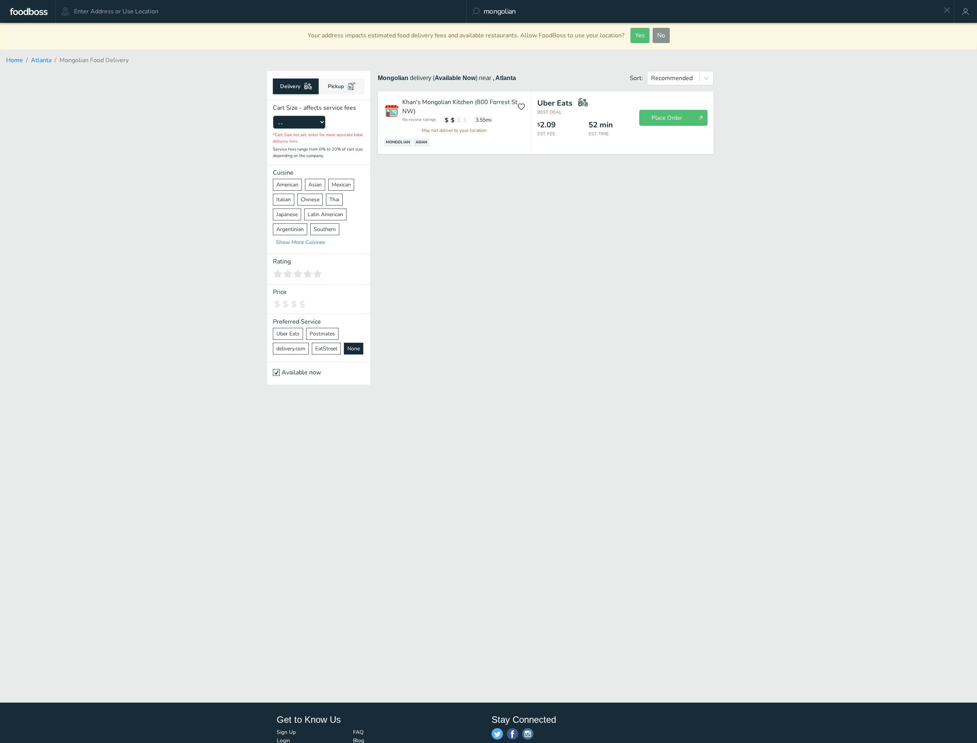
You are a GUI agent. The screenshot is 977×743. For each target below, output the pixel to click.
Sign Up (286, 732)
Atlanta (41, 60)
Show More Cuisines (300, 242)
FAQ (358, 732)
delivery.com (290, 348)
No (661, 35)
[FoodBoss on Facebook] (512, 734)
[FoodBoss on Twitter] (497, 734)
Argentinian (290, 229)
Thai (334, 199)
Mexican (341, 184)
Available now (301, 372)
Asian (315, 184)
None (353, 348)
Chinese (310, 199)
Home (14, 60)
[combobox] (711, 11)
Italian (283, 199)
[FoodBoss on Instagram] (528, 734)
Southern (325, 229)
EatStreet (326, 348)
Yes (640, 35)
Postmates (322, 333)
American (287, 184)
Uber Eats (288, 333)
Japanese (287, 214)
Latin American (325, 214)
